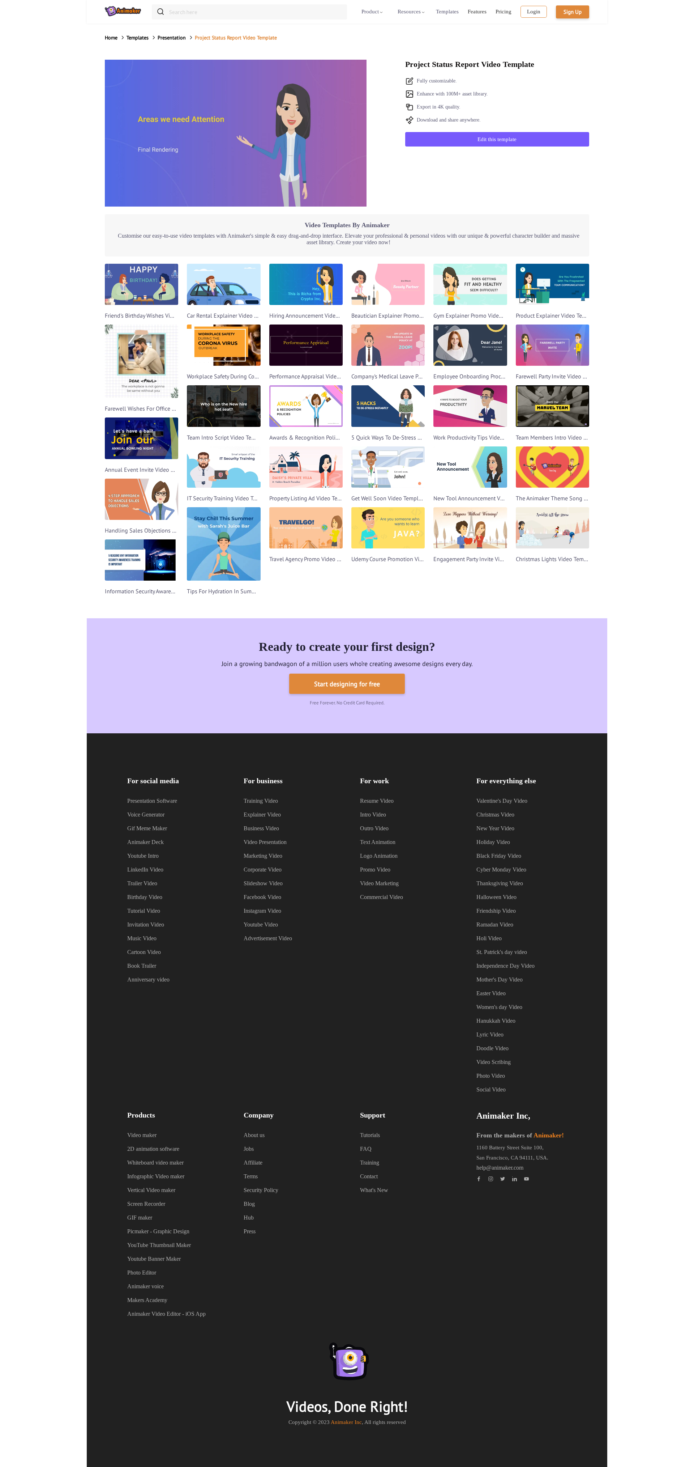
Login (533, 11)
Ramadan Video (494, 924)
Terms (251, 1176)
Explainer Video (262, 814)
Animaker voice (145, 1286)
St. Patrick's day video (501, 952)
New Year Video (495, 828)
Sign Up (573, 11)
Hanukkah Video (495, 1021)
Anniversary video (148, 979)
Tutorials (370, 1135)
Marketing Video (263, 856)
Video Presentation (265, 842)
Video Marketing (379, 883)
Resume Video (377, 801)
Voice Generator (145, 814)
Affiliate (253, 1162)
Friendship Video (496, 911)
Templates (447, 11)
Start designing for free (347, 684)
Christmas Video (495, 814)
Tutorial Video (143, 911)
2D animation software (153, 1149)
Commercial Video (381, 897)
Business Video (261, 828)
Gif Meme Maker (147, 828)
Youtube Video (261, 924)
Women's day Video (499, 1007)
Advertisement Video (268, 938)
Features (477, 11)
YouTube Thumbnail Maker (159, 1245)
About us (254, 1135)
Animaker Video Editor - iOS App (166, 1314)
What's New (374, 1190)
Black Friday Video (498, 856)
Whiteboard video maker (155, 1162)
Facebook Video (262, 897)
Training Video (261, 801)
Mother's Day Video (499, 979)
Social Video (491, 1089)
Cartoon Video (144, 952)
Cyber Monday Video (501, 869)
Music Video (142, 938)
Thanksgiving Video (499, 883)
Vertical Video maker (151, 1190)
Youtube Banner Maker (154, 1259)
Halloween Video (496, 897)
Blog (249, 1204)
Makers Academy (147, 1300)
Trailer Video (142, 883)
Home (111, 37)
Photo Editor (141, 1272)
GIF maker (139, 1217)
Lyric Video (490, 1034)
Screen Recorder (146, 1204)
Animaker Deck (145, 842)
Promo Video (375, 869)
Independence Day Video (505, 966)
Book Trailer (141, 966)
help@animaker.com (499, 1167)
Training (369, 1162)
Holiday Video (493, 842)
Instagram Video (262, 911)
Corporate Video (263, 869)
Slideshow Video (263, 883)
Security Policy (261, 1190)
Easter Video (491, 993)
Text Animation (377, 842)
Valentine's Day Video (501, 801)
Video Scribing (493, 1062)
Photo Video (490, 1076)
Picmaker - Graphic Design (158, 1231)
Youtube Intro (143, 856)
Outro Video (374, 828)
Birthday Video (144, 897)
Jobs (249, 1149)
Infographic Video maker (155, 1176)
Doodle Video (492, 1048)
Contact (369, 1176)
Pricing (503, 11)
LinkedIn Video (145, 869)
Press (250, 1231)
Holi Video (489, 938)
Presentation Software (152, 801)
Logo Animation (379, 856)
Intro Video (373, 814)
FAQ (366, 1149)
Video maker (142, 1135)
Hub (249, 1217)
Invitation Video (145, 924)
